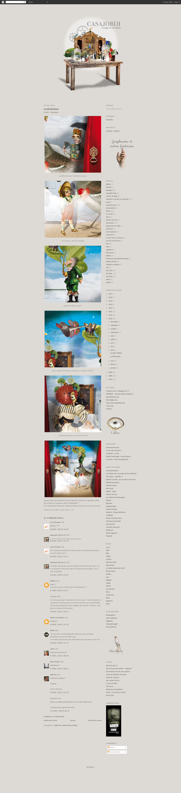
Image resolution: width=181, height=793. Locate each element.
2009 (110, 372)
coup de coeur (111, 205)
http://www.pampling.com (115, 403)
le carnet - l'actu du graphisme (117, 459)
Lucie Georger (55, 522)
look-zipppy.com (111, 400)
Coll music (109, 686)
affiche (108, 184)
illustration (54, 112)
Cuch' (108, 547)
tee (107, 267)
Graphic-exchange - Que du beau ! (118, 456)
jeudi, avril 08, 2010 (67, 510)
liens (108, 244)
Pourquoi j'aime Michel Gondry (117, 259)
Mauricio (53, 675)
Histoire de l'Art (111, 220)
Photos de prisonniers (114, 518)
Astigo (108, 583)
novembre (114, 325)
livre (107, 247)
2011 (110, 315)
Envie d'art (110, 695)
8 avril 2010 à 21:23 (59, 643)
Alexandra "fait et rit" (58, 535)
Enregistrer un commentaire (54, 717)
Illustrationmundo (112, 447)
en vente (109, 214)
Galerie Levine (111, 485)
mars (112, 361)
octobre (113, 329)
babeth (52, 581)
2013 (110, 308)
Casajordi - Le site (112, 453)
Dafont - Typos (111, 491)
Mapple (108, 580)
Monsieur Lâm (111, 562)
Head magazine (111, 533)
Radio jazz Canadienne (114, 689)
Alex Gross (110, 488)
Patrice (108, 586)
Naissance (109, 253)
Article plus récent (50, 720)
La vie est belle (111, 683)
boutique (109, 190)
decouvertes (110, 208)
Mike (108, 598)
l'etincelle (109, 235)
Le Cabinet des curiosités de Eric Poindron (121, 474)
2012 (110, 312)
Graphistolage (111, 506)
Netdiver (109, 503)
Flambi (108, 556)
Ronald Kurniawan (112, 482)
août (112, 336)
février (113, 364)
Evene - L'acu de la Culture (116, 692)
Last (107, 577)
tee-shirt (109, 276)
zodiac (108, 282)
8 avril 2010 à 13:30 (59, 529)
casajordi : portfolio (112, 131)
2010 (110, 319)
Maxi (107, 604)
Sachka (108, 574)
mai (112, 347)
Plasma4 (109, 536)
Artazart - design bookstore (116, 512)
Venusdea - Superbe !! (114, 476)
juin (112, 343)
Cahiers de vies (111, 494)
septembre (115, 332)
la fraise (109, 409)
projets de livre (111, 262)
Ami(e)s (109, 187)
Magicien (109, 601)
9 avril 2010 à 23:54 (59, 692)
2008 (110, 376)
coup (107, 202)
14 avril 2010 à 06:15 (59, 711)
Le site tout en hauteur (114, 238)
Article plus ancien (95, 720)
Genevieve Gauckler (113, 521)
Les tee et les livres (113, 241)
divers (108, 211)
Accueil (72, 720)
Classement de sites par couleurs (118, 671)
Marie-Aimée (55, 662)
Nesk (108, 592)
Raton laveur (110, 571)
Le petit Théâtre (116, 353)
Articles (112, 747)
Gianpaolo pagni (112, 624)
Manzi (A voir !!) (112, 666)
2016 (110, 297)
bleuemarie (110, 565)
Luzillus (108, 559)
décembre (114, 322)
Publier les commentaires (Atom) (65, 725)
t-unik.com (110, 406)
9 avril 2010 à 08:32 (59, 669)
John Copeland (111, 618)
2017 (110, 294)
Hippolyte (109, 621)
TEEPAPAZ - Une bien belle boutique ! (119, 394)
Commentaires (114, 752)
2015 (110, 301)
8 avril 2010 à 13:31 (59, 557)
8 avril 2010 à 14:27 (59, 612)
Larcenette (110, 595)
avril (112, 350)
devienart (109, 530)
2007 (110, 379)
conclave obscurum (113, 527)
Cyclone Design (111, 509)
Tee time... (110, 273)
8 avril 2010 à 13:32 (59, 575)
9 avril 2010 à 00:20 (59, 656)
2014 (110, 304)
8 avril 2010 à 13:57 (59, 590)
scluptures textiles (112, 265)
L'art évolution (111, 232)
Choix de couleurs (112, 677)
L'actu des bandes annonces (116, 674)
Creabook (109, 515)
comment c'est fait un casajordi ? (118, 199)
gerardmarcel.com (112, 397)
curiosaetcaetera (112, 471)
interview (109, 229)
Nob (107, 553)
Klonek (108, 500)
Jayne (52, 649)
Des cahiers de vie (112, 680)
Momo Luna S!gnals (57, 618)
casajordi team (111, 193)
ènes (108, 217)
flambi (52, 630)
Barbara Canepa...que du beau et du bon (121, 479)
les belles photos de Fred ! (115, 568)
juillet (113, 339)
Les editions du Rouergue (115, 497)
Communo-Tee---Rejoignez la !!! (117, 391)
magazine (109, 250)
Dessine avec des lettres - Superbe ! (119, 669)
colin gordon (110, 524)
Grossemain (110, 589)
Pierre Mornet (111, 627)
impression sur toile (113, 226)
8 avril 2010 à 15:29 (59, 624)
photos (108, 256)
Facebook (109, 120)
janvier (113, 368)
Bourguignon (110, 615)
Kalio (107, 550)
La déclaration (51, 109)
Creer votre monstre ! (114, 450)
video (108, 279)
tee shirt (109, 270)
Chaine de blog (111, 196)
